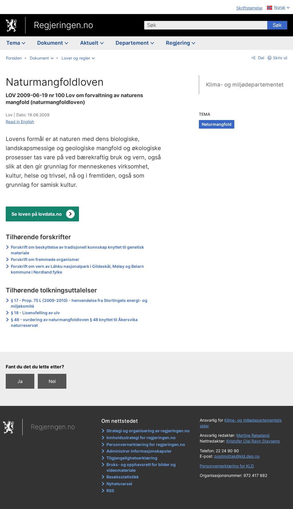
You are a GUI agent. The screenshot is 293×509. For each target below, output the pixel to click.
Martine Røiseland (253, 435)
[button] (42, 58)
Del (260, 57)
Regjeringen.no (63, 25)
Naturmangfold (216, 124)
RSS (110, 490)
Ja (20, 381)
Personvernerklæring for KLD (227, 465)
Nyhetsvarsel (119, 483)
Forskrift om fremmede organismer (45, 259)
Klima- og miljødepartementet (245, 84)
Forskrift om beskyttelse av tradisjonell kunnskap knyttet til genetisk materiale (77, 250)
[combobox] (205, 25)
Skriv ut (280, 57)
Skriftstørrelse (249, 7)
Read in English (20, 121)
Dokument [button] (50, 43)
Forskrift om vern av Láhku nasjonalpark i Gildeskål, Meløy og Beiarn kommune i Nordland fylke (77, 269)
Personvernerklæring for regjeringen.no (145, 444)
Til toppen (87, 344)
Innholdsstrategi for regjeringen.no (141, 437)
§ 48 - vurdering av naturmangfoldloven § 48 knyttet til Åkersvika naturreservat (74, 322)
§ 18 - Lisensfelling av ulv (35, 312)
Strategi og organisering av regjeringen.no (148, 430)
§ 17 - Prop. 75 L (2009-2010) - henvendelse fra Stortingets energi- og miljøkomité (79, 303)
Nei (52, 381)
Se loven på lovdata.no (36, 214)
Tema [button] (13, 43)
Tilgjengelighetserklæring (131, 457)
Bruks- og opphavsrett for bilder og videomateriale (141, 467)
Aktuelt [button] (90, 43)
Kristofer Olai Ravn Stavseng (253, 441)
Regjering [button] (178, 43)
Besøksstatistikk (122, 476)
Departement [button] (133, 43)
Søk (277, 25)
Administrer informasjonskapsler (139, 451)
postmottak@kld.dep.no (237, 456)
